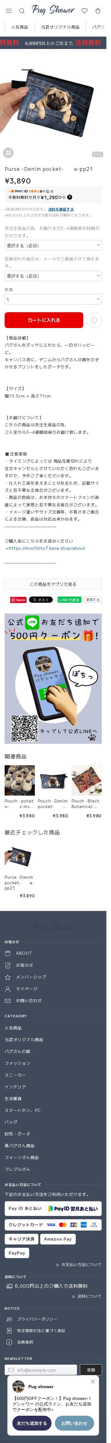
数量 (9, 289)
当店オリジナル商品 (60, 27)
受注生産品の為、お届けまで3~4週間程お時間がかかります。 (52, 231)
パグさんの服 (18, 1051)
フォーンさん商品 (22, 1157)
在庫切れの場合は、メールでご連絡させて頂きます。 (52, 262)
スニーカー (15, 1075)
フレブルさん (18, 1169)
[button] (8, 11)
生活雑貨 (13, 1098)
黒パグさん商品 (20, 1145)
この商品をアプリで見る (53, 584)
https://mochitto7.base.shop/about (47, 548)
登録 (91, 1370)
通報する (93, 599)
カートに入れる (44, 320)
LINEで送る (70, 599)
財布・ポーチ (18, 1134)
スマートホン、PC (23, 1110)
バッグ (11, 1122)
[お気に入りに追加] (94, 320)
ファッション (18, 1063)
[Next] (100, 105)
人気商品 (19, 27)
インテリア (15, 1087)
